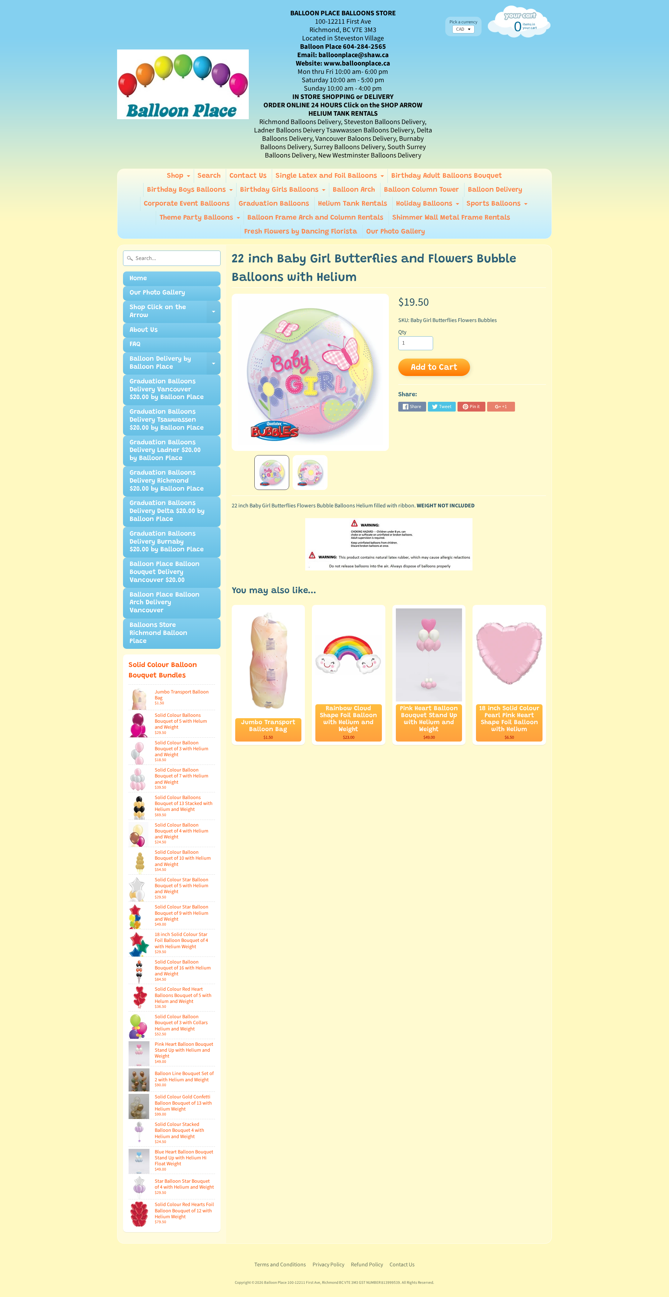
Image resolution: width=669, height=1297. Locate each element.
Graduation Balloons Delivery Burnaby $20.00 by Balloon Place (167, 542)
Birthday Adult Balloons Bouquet (446, 175)
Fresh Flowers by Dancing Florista (300, 231)
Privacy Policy (328, 1264)
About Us (143, 330)
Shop (179, 177)
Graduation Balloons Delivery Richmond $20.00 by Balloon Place (167, 481)
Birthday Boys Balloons (190, 191)
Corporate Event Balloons (187, 203)
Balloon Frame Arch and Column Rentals (315, 217)
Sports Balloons (498, 205)
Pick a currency (463, 22)
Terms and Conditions (280, 1264)
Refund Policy (367, 1264)
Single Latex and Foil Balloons (331, 177)
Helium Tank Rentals (352, 203)
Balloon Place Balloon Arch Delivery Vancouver (165, 603)
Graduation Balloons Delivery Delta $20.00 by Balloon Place (167, 511)
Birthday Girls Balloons (283, 191)
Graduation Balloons (274, 203)
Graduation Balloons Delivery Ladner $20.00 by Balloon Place (165, 450)
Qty (402, 332)
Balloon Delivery (495, 189)
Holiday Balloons (428, 205)
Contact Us (248, 175)
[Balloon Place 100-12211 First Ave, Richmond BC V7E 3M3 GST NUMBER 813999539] (183, 84)
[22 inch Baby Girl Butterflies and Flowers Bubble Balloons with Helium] (271, 472)
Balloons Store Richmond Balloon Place (158, 633)
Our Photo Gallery (395, 231)
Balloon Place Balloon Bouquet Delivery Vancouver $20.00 (165, 572)
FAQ (135, 344)
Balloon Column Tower (421, 189)
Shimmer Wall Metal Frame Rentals (451, 217)
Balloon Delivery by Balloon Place (175, 365)
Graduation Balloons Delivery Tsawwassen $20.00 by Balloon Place (167, 420)
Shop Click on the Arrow (175, 313)
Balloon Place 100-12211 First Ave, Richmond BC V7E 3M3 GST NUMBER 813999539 (332, 1282)
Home (138, 278)
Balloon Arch (354, 189)
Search (209, 175)
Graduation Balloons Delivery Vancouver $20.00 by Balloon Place (167, 389)
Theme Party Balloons (201, 219)
